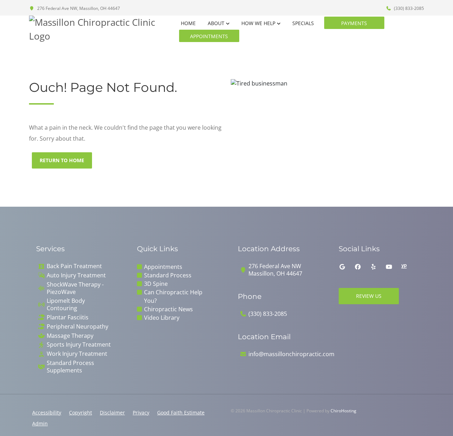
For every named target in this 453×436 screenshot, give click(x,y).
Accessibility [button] (46, 412)
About (216, 23)
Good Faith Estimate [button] (181, 412)
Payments (354, 23)
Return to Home (62, 160)
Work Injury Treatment (77, 354)
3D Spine (156, 284)
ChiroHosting (343, 411)
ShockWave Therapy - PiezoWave (75, 288)
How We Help (258, 23)
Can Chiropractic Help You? (173, 296)
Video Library (161, 318)
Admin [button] (40, 423)
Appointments (209, 36)
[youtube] (388, 267)
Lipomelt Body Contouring (66, 304)
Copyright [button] (80, 412)
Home (188, 23)
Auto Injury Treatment (76, 275)
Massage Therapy (70, 336)
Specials (303, 23)
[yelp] (373, 267)
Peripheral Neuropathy (77, 326)
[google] (342, 267)
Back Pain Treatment (74, 266)
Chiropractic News (168, 309)
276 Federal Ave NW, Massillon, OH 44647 (78, 8)
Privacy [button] (141, 412)
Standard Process (167, 275)
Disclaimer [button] (112, 412)
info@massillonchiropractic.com (291, 354)
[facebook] (357, 267)
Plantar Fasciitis (67, 317)
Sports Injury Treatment (79, 344)
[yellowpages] (404, 267)
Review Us (369, 296)
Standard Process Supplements (70, 366)
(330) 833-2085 (408, 8)
